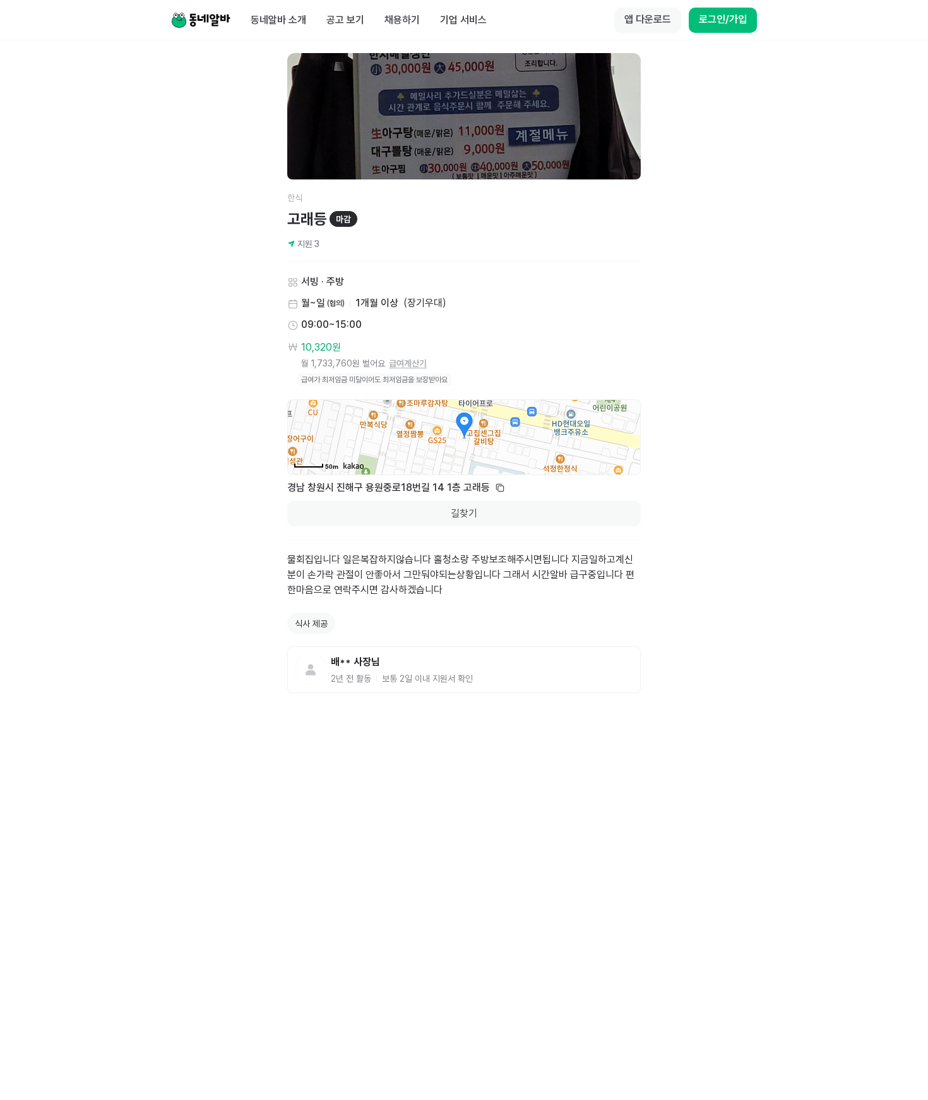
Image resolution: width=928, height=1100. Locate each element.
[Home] (200, 20)
